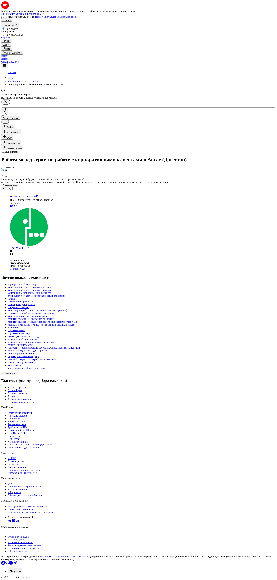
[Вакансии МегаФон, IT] (142, 227)
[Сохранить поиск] (4, 110)
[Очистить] (5, 102)
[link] (6, 49)
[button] (4, 56)
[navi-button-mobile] (4, 65)
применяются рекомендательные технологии (64, 556)
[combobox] (16, 94)
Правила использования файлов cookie (56, 16)
